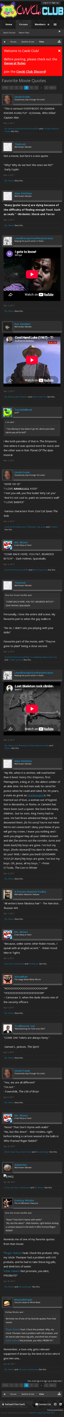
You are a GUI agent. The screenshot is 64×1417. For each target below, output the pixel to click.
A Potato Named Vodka (38, 745)
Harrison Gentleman (14, 963)
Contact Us (44, 1404)
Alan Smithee (23, 193)
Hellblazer (34, 963)
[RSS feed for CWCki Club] (60, 1404)
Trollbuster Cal (33, 526)
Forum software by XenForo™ (15, 1412)
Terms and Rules (55, 1410)
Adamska (20, 1164)
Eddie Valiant (11, 1271)
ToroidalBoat (23, 409)
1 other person (16, 659)
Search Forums (9, 32)
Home (9, 24)
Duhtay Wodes (24, 1200)
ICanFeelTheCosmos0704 (27, 128)
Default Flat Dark (15, 1404)
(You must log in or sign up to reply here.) (45, 1381)
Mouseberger (42, 1151)
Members (40, 24)
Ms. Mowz (9, 128)
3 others (54, 526)
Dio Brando (20, 745)
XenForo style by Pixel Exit (42, 1412)
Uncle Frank (22, 96)
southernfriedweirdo (15, 526)
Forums (23, 24)
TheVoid (19, 144)
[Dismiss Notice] (59, 50)
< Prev (5, 87)
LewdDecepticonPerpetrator (33, 238)
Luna (43, 526)
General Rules (15, 63)
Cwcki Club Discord (30, 71)
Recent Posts (24, 32)
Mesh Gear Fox (39, 396)
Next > (52, 87)
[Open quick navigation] (59, 41)
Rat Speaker (22, 324)
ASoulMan (21, 976)
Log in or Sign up (51, 2)
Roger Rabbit (13, 1253)
